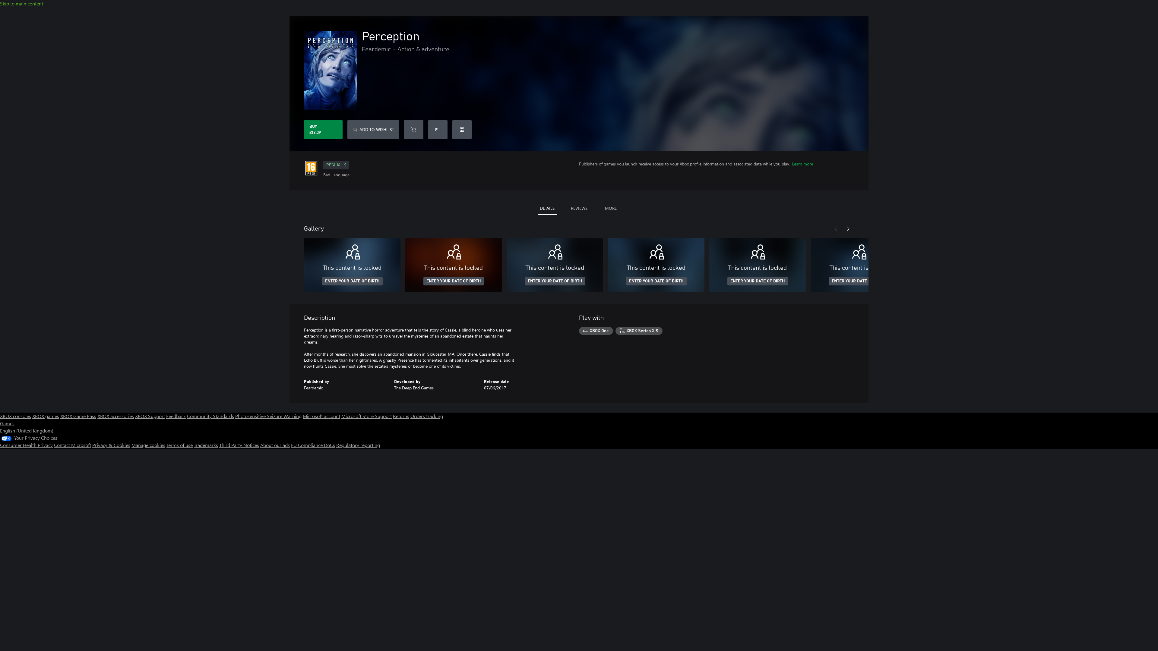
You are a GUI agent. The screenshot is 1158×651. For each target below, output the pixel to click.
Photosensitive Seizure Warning (268, 416)
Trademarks (206, 445)
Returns (401, 416)
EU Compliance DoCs (313, 445)
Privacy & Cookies (111, 445)
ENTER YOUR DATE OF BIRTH (352, 281)
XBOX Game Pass (78, 416)
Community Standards (210, 416)
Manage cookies (148, 445)
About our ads (275, 445)
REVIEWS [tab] (579, 208)
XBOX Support (150, 416)
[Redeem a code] (462, 129)
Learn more (802, 164)
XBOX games (45, 416)
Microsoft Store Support (366, 416)
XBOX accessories (115, 416)
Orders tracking (426, 416)
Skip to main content (21, 3)
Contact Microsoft (72, 445)
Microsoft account (321, 416)
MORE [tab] (611, 208)
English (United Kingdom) (26, 430)
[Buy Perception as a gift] (438, 129)
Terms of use (179, 445)
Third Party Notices (239, 445)
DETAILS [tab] (547, 208)
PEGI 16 (333, 165)
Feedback (176, 416)
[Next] (848, 229)
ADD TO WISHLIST (376, 129)
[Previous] (836, 229)
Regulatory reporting (358, 445)
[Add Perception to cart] (413, 129)
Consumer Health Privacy (26, 445)
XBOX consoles (15, 416)
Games (7, 423)
